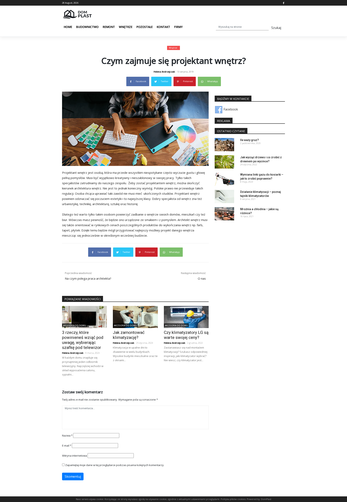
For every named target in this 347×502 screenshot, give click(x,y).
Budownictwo (87, 27)
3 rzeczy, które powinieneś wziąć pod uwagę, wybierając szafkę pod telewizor (82, 340)
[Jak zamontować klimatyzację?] (135, 316)
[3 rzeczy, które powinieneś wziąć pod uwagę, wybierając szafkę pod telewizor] (84, 316)
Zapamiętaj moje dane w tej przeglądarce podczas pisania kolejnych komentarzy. (114, 465)
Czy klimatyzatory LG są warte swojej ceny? (186, 335)
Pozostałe (144, 27)
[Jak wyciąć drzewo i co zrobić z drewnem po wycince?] (224, 161)
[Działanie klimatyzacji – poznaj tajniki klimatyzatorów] (224, 196)
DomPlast (266, 499)
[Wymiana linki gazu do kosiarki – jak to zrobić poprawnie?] (224, 179)
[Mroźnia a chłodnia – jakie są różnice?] (224, 213)
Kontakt (163, 27)
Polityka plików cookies (233, 499)
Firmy (178, 27)
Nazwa (67, 435)
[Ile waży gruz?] (224, 144)
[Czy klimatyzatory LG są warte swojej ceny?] (186, 316)
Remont (109, 27)
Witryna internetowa (74, 455)
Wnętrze (125, 27)
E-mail (66, 445)
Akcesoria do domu (74, 325)
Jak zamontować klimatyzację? (129, 335)
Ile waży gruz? (249, 140)
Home (68, 27)
